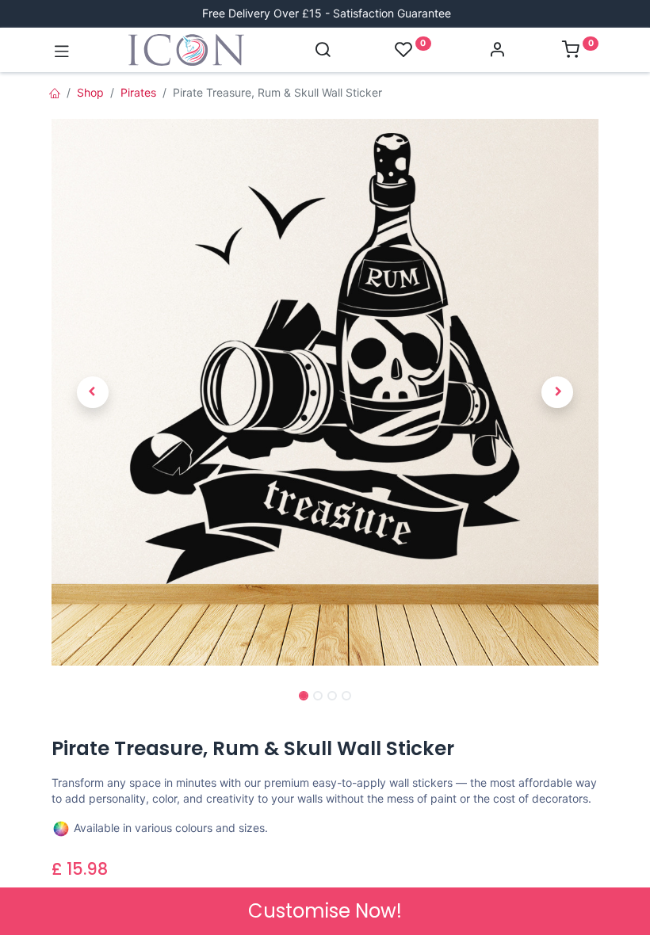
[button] (93, 392)
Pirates (138, 92)
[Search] (322, 51)
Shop (90, 92)
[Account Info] (497, 51)
